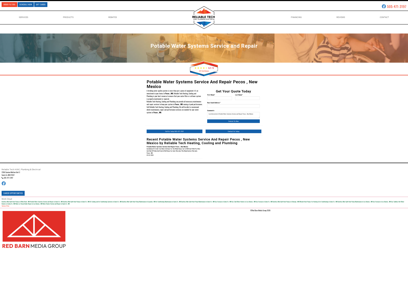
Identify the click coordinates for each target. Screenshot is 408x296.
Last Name (239, 95)
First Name (211, 95)
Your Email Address (213, 103)
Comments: (211, 110)
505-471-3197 (396, 6)
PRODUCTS (68, 17)
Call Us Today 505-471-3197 (174, 131)
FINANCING (296, 17)
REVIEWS (340, 17)
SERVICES (23, 17)
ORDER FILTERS (9, 4)
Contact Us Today (233, 131)
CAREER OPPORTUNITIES (13, 193)
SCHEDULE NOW (25, 4)
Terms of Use (5, 206)
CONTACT (384, 17)
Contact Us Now (233, 121)
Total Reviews (204, 71)
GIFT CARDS (41, 4)
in (16, 201)
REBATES (112, 17)
